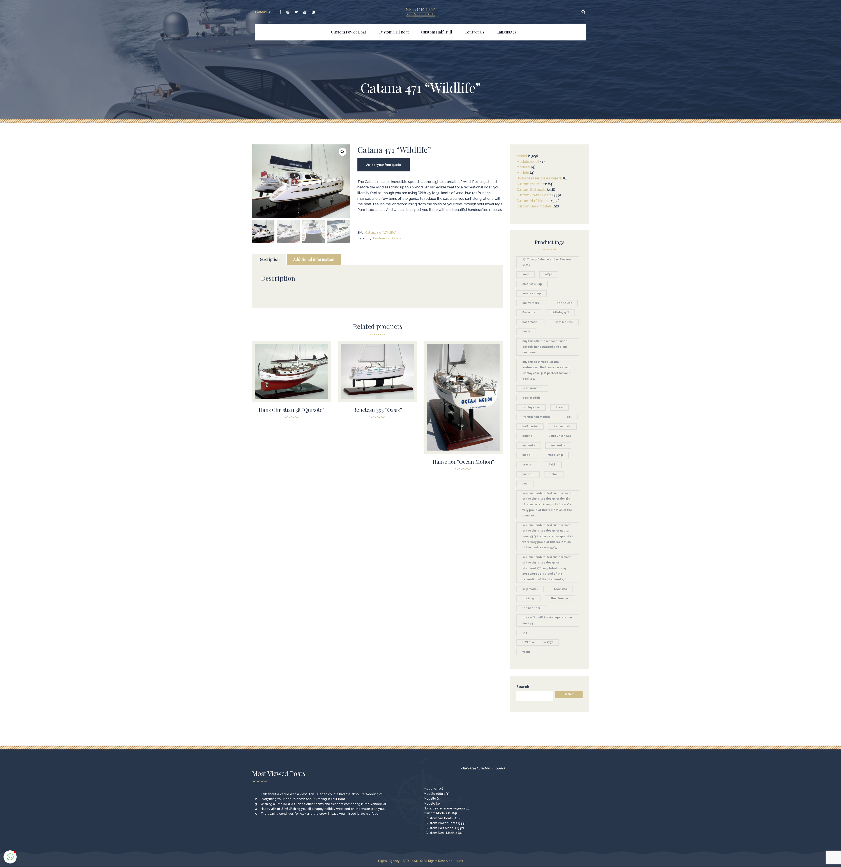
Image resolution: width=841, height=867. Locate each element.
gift (569, 416)
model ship (555, 454)
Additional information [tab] (313, 259)
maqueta (528, 445)
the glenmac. (560, 598)
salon (554, 474)
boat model (530, 322)
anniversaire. (531, 303)
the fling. (528, 598)
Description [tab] (269, 259)
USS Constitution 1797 (537, 642)
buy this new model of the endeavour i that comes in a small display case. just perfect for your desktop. (546, 370)
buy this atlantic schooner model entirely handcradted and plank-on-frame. (545, 347)
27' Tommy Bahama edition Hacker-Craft (546, 262)
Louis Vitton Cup (560, 435)
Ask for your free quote (383, 165)
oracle (526, 464)
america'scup (531, 293)
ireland (527, 435)
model (526, 454)
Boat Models (564, 322)
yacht (526, 651)
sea (525, 483)
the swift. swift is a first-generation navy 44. (547, 620)
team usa (560, 589)
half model (530, 426)
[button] (342, 152)
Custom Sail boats (387, 238)
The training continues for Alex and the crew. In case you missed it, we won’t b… (319, 813)
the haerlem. (531, 608)
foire (559, 407)
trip (524, 632)
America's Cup (532, 284)
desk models (531, 397)
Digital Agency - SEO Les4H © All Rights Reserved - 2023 (420, 861)
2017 (525, 274)
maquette (558, 445)
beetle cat (564, 303)
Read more (291, 368)
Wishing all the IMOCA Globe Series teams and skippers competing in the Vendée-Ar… (324, 804)
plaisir (552, 464)
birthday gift (560, 312)
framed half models (536, 416)
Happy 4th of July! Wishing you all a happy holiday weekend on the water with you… (323, 809)
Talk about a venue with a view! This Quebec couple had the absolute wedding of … (323, 794)
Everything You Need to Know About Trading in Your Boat (303, 799)
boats (526, 331)
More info (291, 377)
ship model (530, 589)
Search (522, 687)
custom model (532, 388)
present (528, 474)
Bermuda (528, 312)
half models (562, 426)
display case (531, 407)
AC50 (548, 274)
